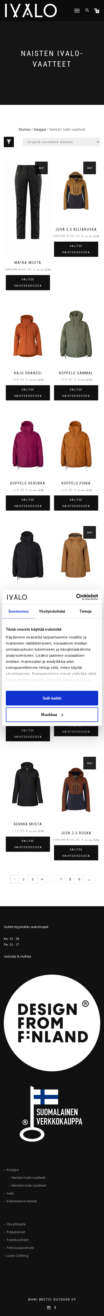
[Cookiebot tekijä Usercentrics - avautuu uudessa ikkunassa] (76, 597)
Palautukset (16, 1232)
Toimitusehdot (18, 1239)
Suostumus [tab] (18, 611)
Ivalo (10, 1193)
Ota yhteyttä (16, 1224)
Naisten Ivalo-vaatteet (28, 1177)
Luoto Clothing (17, 1255)
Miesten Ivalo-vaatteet (29, 1185)
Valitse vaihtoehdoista (28, 282)
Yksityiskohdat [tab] (52, 611)
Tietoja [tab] (86, 611)
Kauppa (40, 129)
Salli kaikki (52, 698)
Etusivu (24, 129)
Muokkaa (49, 714)
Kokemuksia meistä (22, 1201)
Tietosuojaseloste (20, 1247)
